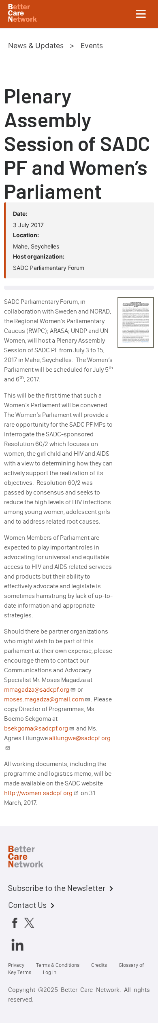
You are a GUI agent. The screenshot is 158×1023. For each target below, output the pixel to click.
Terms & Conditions (57, 965)
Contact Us (27, 904)
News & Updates (36, 45)
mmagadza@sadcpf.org (36, 689)
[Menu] (141, 14)
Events (92, 45)
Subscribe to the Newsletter (56, 887)
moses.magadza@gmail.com (44, 699)
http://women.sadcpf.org (38, 793)
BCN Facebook (14, 922)
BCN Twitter (29, 922)
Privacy (16, 965)
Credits (99, 965)
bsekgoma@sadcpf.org (36, 728)
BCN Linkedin (17, 944)
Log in (49, 972)
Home (32, 858)
